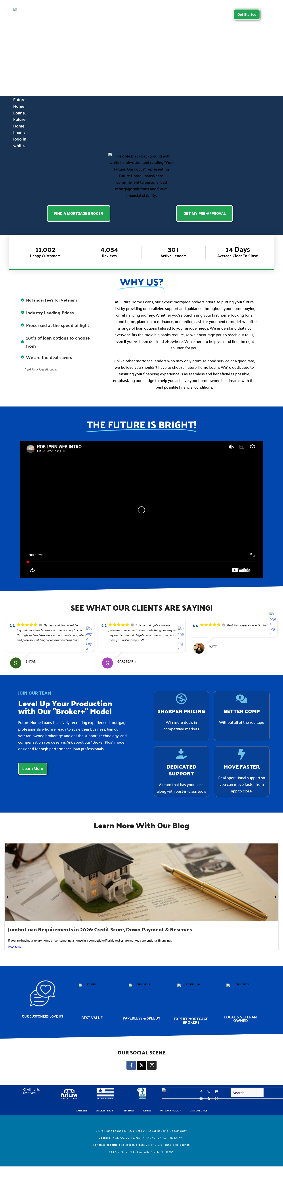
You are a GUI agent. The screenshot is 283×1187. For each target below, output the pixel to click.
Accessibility (105, 1110)
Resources (181, 14)
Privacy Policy (170, 1110)
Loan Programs (65, 14)
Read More (15, 947)
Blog (205, 14)
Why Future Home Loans (139, 14)
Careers (223, 14)
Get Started (246, 14)
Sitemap (129, 1110)
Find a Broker (100, 14)
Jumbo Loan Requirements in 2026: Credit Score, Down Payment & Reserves (100, 929)
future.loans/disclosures (171, 1144)
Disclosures (198, 1110)
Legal (147, 1110)
